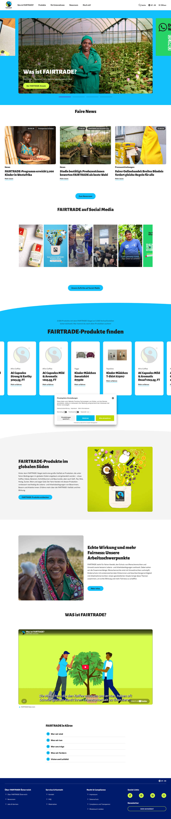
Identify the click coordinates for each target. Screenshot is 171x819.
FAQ (49, 799)
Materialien (52, 804)
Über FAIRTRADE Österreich (17, 794)
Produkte (42, 5)
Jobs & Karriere (13, 804)
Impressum (93, 794)
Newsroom (73, 5)
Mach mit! (87, 5)
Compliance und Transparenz (99, 804)
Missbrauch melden (96, 809)
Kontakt (51, 794)
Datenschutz (94, 799)
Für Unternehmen (58, 5)
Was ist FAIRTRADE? (25, 5)
